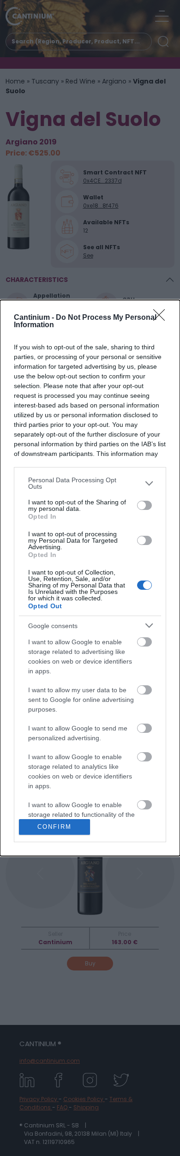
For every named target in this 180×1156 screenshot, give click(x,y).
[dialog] (90, 578)
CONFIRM (54, 826)
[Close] (162, 318)
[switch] (144, 505)
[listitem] (90, 483)
